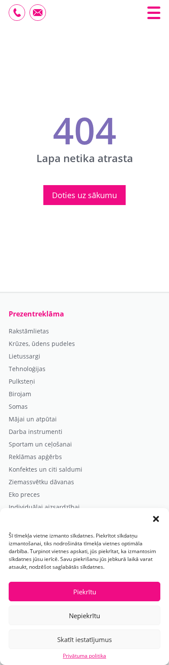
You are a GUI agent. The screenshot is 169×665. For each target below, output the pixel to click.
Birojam (20, 394)
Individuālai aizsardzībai (44, 507)
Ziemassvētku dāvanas (41, 482)
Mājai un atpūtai (33, 419)
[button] (156, 519)
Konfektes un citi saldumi (45, 469)
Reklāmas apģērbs (35, 457)
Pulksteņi (22, 381)
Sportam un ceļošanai (40, 444)
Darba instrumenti (35, 432)
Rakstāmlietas (29, 331)
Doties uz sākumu (84, 195)
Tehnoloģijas (27, 369)
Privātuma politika (84, 655)
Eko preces (24, 495)
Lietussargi (24, 356)
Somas (18, 407)
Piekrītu (84, 591)
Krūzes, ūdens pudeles (42, 344)
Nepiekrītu (84, 615)
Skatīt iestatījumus (84, 639)
